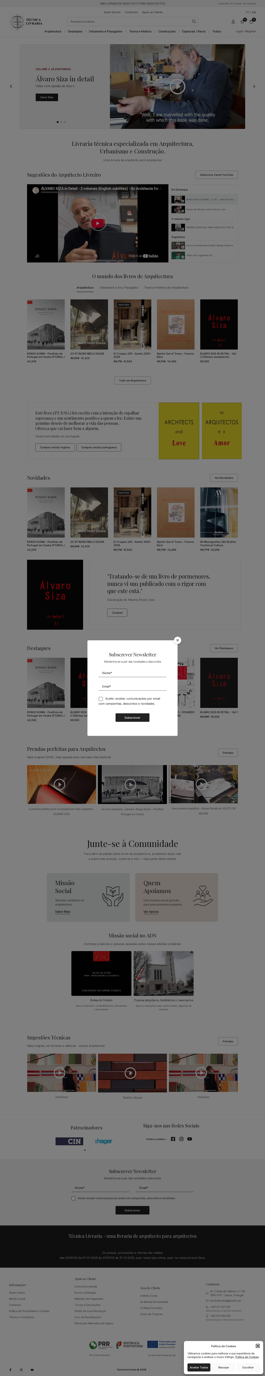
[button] (258, 1346)
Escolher (248, 1367)
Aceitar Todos (199, 1367)
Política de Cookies (247, 1357)
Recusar (223, 1367)
